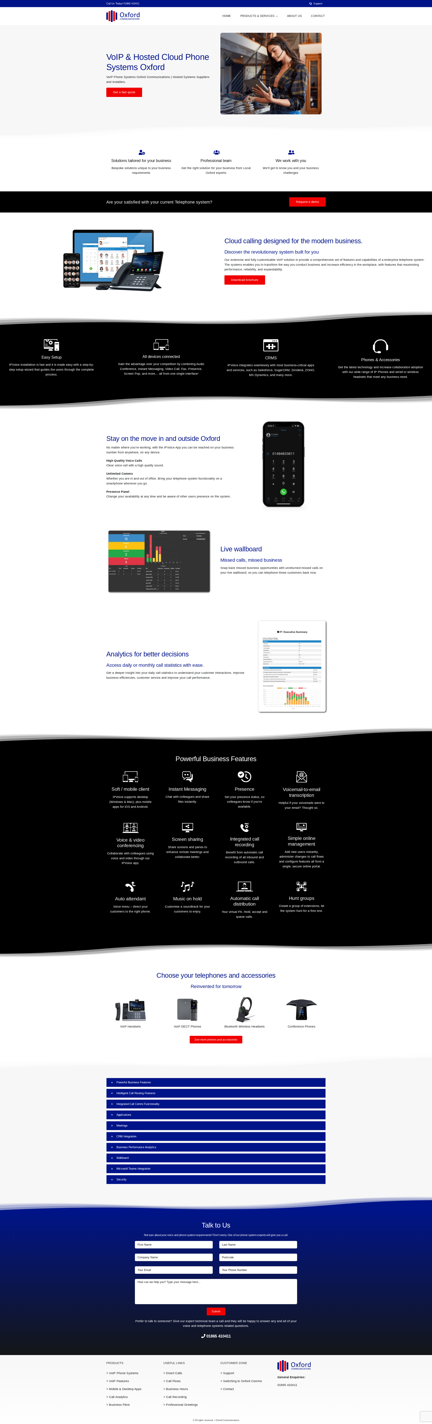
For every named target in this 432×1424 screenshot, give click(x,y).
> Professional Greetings (180, 1404)
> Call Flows (172, 1381)
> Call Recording (175, 1397)
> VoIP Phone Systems (122, 1373)
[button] (216, 1082)
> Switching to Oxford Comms (241, 1381)
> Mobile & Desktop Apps (123, 1389)
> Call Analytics (117, 1397)
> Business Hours (175, 1389)
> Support (227, 1373)
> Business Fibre (118, 1404)
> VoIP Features (117, 1381)
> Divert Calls (172, 1373)
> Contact (227, 1389)
